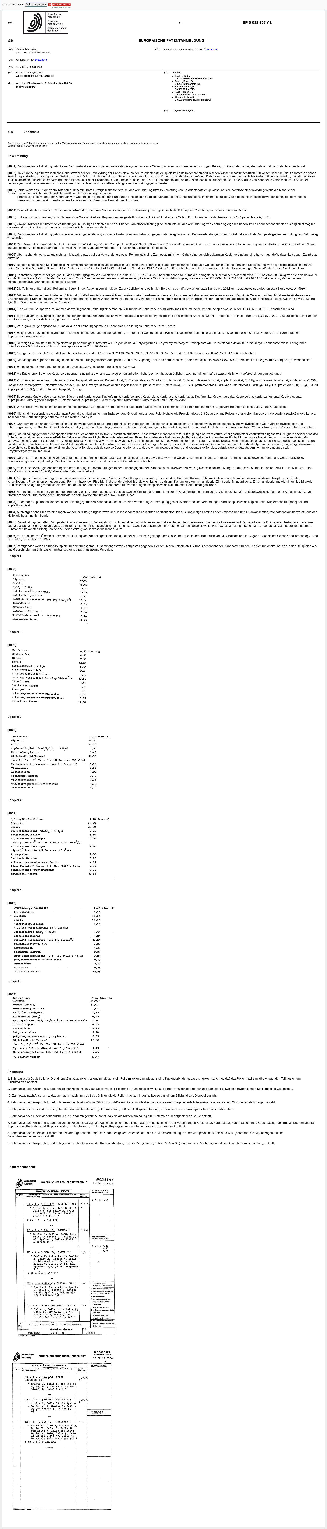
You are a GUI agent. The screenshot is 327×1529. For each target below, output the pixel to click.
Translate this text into (13, 4)
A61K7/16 (212, 49)
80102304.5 (41, 60)
